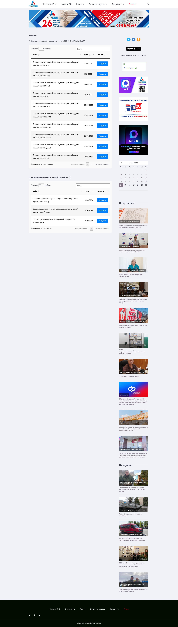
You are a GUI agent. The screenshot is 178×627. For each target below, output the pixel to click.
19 (129, 181)
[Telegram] (39, 615)
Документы (117, 4)
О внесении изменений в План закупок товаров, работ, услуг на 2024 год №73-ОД (56, 156)
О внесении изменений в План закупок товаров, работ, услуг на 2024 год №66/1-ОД (56, 125)
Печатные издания (97, 4)
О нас (131, 4)
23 (146, 181)
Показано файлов (41, 49)
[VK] (29, 615)
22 (142, 181)
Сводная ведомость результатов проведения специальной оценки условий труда (55, 200)
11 (125, 178)
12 (129, 178)
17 (121, 181)
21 (137, 181)
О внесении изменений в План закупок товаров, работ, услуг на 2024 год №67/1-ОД (56, 136)
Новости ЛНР (48, 4)
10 (121, 178)
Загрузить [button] (102, 64)
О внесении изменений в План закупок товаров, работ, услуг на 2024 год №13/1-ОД (56, 84)
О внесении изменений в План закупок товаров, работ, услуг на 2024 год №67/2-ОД (56, 146)
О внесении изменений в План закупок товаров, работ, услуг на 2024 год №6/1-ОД (56, 74)
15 (141, 178)
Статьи (79, 4)
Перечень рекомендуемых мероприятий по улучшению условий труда (54, 221)
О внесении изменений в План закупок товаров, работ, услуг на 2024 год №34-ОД (56, 94)
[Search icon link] (148, 4)
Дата (86, 55)
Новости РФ (66, 4)
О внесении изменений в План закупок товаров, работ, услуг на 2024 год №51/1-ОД (56, 105)
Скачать (100, 55)
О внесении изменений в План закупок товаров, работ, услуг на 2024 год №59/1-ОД (56, 115)
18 (125, 181)
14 (137, 178)
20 (134, 181)
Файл (35, 55)
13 (133, 178)
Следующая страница (101, 164)
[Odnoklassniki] (34, 615)
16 (146, 178)
